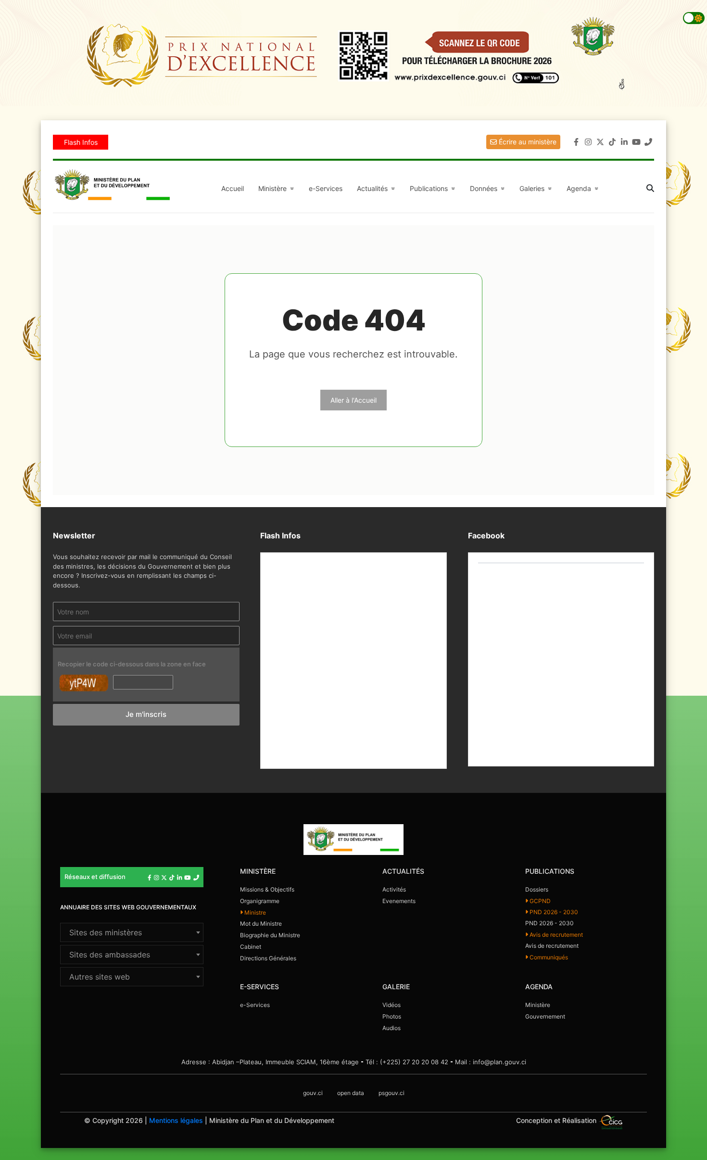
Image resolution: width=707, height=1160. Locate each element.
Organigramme (259, 901)
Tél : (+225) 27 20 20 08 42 (407, 1062)
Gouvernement (545, 1016)
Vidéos (391, 1004)
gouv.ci (313, 1092)
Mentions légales (176, 1120)
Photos (391, 1016)
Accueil (232, 188)
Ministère (537, 1004)
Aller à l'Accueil (353, 400)
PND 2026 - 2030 (553, 912)
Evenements (399, 901)
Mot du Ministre (261, 923)
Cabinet (250, 946)
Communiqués (548, 957)
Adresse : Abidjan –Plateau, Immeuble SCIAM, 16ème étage (270, 1062)
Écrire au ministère (526, 142)
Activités (394, 889)
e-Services (325, 188)
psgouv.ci (391, 1092)
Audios (391, 1028)
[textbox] (131, 932)
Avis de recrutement (555, 934)
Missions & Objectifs (267, 889)
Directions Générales (268, 958)
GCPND (539, 901)
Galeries (537, 188)
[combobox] (131, 932)
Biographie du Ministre (270, 935)
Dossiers (536, 889)
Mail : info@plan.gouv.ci (490, 1062)
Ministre (254, 912)
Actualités (377, 188)
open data (350, 1092)
